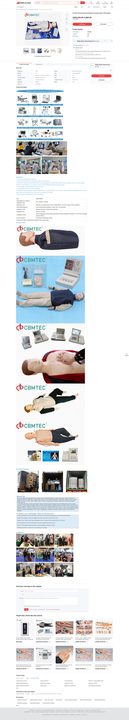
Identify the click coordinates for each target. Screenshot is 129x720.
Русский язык (52, 711)
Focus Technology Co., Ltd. (56, 714)
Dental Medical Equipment (99, 699)
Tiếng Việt (95, 711)
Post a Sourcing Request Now (53, 609)
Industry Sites (73, 710)
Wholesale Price (66, 710)
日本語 (79, 711)
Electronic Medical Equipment (71, 699)
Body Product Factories (22, 699)
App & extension (96, 7)
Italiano (57, 711)
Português (42, 711)
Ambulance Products (68, 683)
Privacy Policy (84, 714)
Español (37, 711)
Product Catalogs (35, 678)
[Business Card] (111, 70)
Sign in (111, 3)
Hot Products (31, 710)
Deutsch (62, 711)
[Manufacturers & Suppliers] (23, 2)
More (17, 705)
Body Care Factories (49, 699)
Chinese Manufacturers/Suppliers (48, 710)
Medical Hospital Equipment (86, 699)
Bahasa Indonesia (101, 711)
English (33, 711)
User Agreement (72, 714)
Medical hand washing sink (70, 685)
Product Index (87, 710)
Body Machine (59, 699)
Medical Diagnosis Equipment (95, 685)
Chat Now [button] (104, 24)
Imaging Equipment (44, 680)
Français (47, 711)
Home (17, 9)
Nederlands (67, 711)
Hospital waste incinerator (21, 680)
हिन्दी (82, 711)
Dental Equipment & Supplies (33, 9)
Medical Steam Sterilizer (45, 683)
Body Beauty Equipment (22, 703)
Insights (98, 710)
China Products (38, 710)
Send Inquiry (82, 24)
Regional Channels (80, 710)
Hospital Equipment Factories (36, 699)
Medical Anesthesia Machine (22, 683)
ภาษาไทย (86, 711)
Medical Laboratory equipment (22, 685)
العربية (72, 711)
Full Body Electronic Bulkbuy (48, 703)
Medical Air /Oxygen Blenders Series (96, 680)
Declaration (78, 714)
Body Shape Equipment (35, 703)
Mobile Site (94, 710)
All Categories (21, 7)
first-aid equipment (68, 680)
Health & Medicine (23, 9)
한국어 (75, 711)
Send (26, 609)
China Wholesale (59, 710)
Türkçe (91, 711)
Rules (112, 7)
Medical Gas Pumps (93, 683)
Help (89, 7)
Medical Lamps (43, 685)
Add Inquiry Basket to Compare (43, 56)
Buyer (82, 7)
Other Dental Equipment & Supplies (46, 9)
